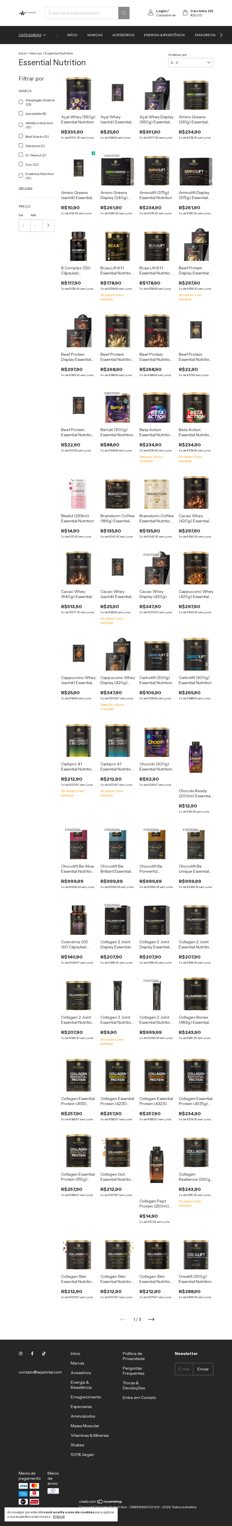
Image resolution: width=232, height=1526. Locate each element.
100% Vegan (82, 1454)
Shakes (77, 1445)
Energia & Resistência (164, 35)
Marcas (94, 35)
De (21, 215)
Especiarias (81, 1406)
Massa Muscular (85, 1425)
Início (72, 35)
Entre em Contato (139, 1397)
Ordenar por (177, 55)
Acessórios (123, 35)
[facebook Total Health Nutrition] (32, 1353)
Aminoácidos (83, 1416)
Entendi (59, 1517)
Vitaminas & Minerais (90, 1435)
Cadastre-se (165, 15)
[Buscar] (124, 13)
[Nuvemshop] (101, 1503)
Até (33, 215)
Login (161, 11)
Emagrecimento (210, 35)
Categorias (30, 35)
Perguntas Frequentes (133, 1371)
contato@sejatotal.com (40, 1372)
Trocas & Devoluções (134, 1385)
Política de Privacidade (134, 1356)
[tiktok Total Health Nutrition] (44, 1353)
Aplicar (48, 226)
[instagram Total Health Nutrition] (21, 1353)
